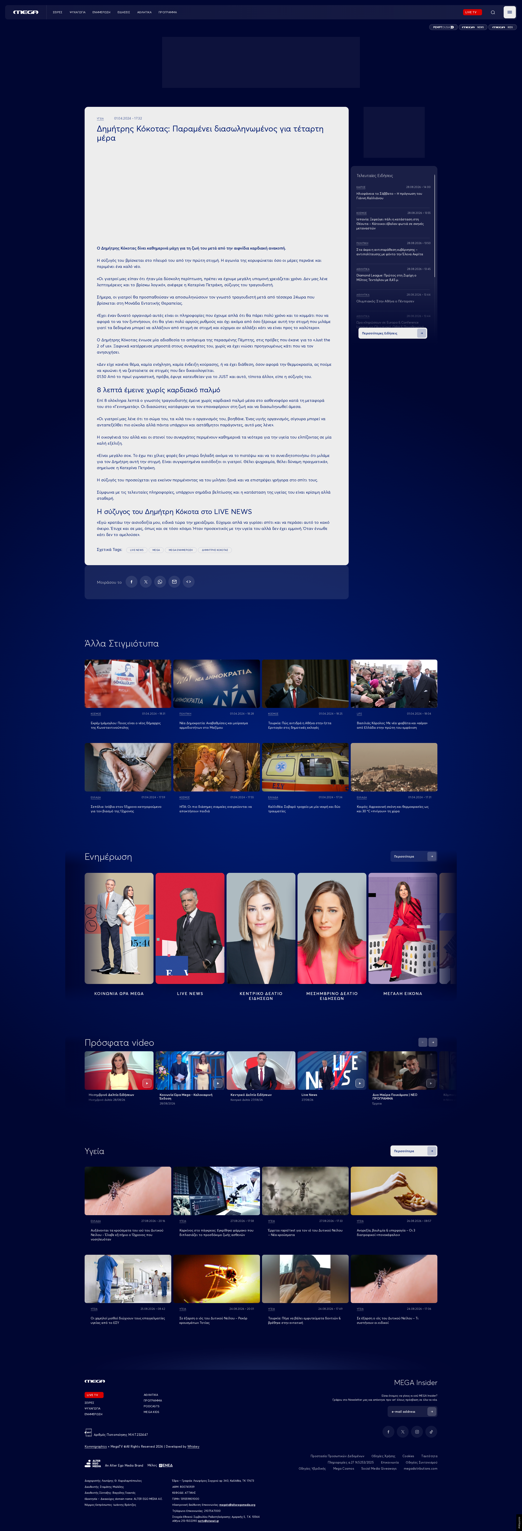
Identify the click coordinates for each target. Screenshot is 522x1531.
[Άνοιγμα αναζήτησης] (493, 12)
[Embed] (188, 582)
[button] (510, 12)
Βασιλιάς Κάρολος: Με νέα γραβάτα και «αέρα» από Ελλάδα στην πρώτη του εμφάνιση (392, 725)
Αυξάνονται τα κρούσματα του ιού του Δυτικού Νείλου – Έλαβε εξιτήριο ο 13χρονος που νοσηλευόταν (127, 1234)
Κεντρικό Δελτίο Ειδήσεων (251, 1095)
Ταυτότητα (429, 1456)
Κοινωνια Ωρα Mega (119, 993)
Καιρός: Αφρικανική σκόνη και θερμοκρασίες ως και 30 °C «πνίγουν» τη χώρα (393, 809)
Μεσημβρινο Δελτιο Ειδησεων (332, 996)
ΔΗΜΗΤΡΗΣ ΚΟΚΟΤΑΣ (215, 550)
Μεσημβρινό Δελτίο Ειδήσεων (111, 1095)
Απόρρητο (519, 1523)
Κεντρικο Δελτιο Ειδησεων (261, 996)
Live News (190, 993)
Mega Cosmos (343, 1468)
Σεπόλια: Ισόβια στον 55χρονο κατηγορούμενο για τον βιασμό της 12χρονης (126, 809)
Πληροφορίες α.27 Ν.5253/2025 (351, 1462)
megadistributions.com (420, 1468)
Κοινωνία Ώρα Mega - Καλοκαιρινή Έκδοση (186, 1096)
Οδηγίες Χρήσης (383, 1456)
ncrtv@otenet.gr (208, 1520)
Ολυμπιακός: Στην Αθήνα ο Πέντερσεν (385, 301)
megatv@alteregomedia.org (237, 1504)
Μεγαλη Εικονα (402, 993)
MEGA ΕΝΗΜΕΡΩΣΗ (181, 550)
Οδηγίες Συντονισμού (421, 1462)
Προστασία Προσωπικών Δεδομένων (337, 1456)
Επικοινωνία (390, 1462)
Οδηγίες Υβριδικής (312, 1468)
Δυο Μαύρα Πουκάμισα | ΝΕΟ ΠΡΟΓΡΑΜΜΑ (395, 1096)
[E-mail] (174, 582)
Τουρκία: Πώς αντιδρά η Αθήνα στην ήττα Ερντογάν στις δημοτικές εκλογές (299, 725)
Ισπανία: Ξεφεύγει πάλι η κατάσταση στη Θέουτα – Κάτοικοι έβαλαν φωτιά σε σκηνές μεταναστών (390, 223)
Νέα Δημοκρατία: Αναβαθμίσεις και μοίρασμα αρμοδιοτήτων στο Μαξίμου (213, 725)
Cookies (408, 1456)
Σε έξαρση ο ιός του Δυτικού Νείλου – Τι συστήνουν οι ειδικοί (387, 1320)
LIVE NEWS (137, 550)
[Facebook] (131, 582)
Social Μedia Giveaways (379, 1468)
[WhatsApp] (160, 582)
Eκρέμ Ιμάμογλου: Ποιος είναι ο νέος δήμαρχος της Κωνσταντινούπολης (126, 725)
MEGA (156, 550)
